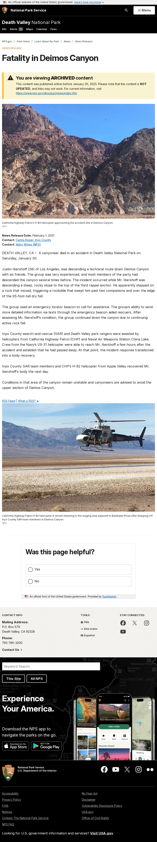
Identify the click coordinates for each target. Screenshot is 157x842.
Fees (53, 29)
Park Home (23, 41)
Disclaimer (88, 799)
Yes (37, 569)
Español (89, 635)
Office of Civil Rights (95, 818)
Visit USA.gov (101, 833)
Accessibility (10, 793)
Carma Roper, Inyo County (33, 240)
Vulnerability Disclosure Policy (102, 805)
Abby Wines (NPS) (28, 244)
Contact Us (11, 650)
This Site (13, 679)
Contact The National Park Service (25, 818)
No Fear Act (90, 793)
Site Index (90, 628)
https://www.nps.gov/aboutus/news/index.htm (46, 93)
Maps (29, 29)
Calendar (41, 29)
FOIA (5, 805)
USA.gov (87, 812)
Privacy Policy (11, 799)
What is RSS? (27, 401)
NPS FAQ (8, 824)
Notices (7, 812)
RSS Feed (8, 401)
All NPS (37, 679)
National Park (31, 22)
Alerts (15, 29)
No (37, 581)
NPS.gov (7, 41)
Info (4, 29)
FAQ (86, 622)
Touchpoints (109, 596)
